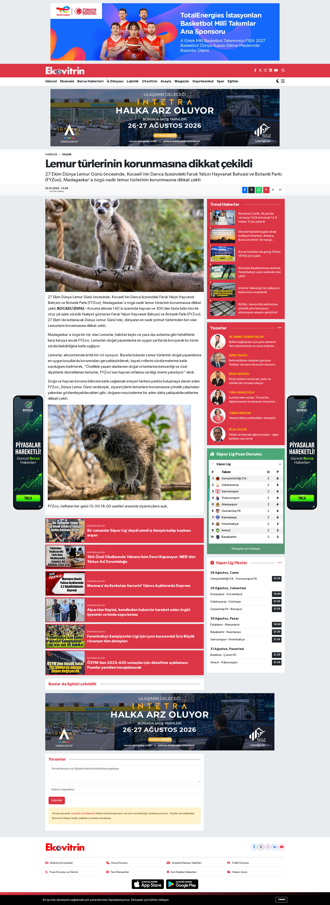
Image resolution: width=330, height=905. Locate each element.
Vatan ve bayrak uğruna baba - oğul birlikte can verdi (253, 436)
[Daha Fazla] (266, 190)
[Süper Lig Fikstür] (279, 563)
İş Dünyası (115, 81)
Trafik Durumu (240, 862)
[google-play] (182, 884)
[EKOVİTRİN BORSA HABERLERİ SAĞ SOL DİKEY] (28, 452)
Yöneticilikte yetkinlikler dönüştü (252, 418)
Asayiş (166, 81)
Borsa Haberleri (90, 81)
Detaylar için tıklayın (246, 548)
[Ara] (283, 70)
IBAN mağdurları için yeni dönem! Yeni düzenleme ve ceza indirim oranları (252, 344)
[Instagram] (268, 847)
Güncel (51, 81)
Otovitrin (149, 81)
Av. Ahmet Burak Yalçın (246, 336)
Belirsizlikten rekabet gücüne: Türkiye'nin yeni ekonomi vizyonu (252, 362)
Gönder (56, 800)
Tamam (281, 900)
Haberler (51, 154)
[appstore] (148, 884)
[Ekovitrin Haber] (65, 70)
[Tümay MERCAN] (218, 415)
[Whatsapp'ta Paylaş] (259, 190)
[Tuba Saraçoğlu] (218, 397)
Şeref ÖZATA (238, 355)
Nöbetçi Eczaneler (61, 862)
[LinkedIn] (275, 847)
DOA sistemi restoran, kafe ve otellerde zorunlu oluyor (250, 381)
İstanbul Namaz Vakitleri (186, 862)
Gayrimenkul (203, 81)
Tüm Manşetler (119, 872)
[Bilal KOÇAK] (218, 434)
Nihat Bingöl (239, 374)
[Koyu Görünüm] (277, 81)
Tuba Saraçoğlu (241, 392)
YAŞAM (66, 154)
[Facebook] (254, 847)
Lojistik (133, 81)
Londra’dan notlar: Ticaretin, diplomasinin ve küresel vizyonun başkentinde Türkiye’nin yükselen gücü (252, 400)
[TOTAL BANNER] (165, 31)
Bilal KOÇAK (238, 429)
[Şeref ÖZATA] (218, 360)
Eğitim (233, 81)
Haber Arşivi (239, 872)
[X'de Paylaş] (251, 190)
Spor (220, 81)
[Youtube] (281, 847)
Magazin (182, 81)
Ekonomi (67, 81)
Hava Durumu (119, 862)
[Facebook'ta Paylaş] (244, 190)
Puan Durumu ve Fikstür (64, 872)
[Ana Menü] (282, 81)
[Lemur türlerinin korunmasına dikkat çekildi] (124, 245)
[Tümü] (279, 328)
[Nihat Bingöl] (218, 378)
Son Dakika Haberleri (184, 872)
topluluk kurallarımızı (83, 813)
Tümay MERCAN (240, 413)
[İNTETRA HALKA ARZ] (165, 117)
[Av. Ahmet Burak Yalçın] (218, 341)
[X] (261, 847)
